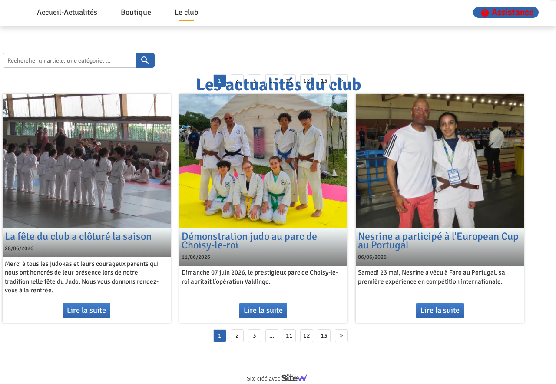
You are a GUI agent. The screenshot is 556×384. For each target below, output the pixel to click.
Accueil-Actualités (67, 12)
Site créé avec (264, 379)
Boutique (136, 12)
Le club (187, 12)
